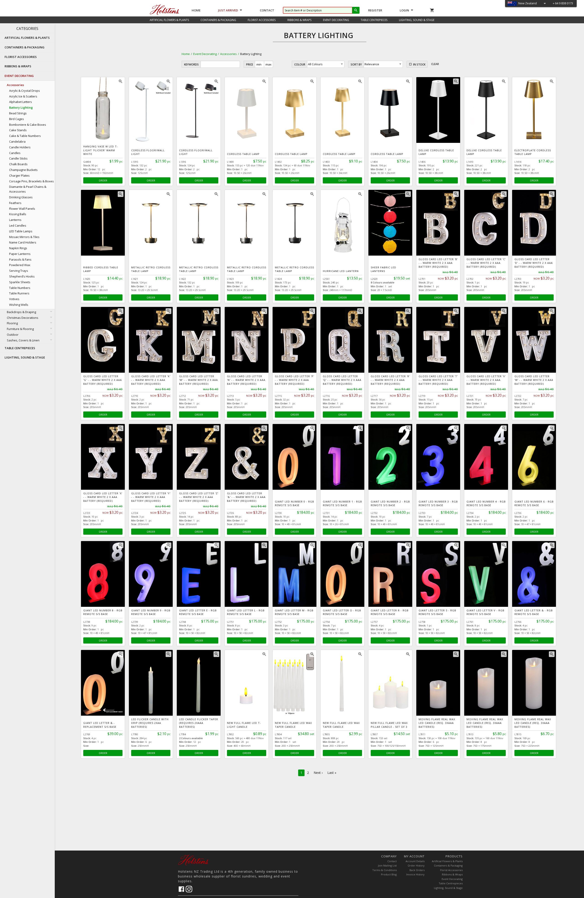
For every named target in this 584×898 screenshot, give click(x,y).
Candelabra (17, 141)
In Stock (419, 64)
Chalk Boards (18, 164)
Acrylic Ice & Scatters (23, 96)
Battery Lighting (21, 107)
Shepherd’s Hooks (22, 276)
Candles (15, 153)
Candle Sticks (18, 158)
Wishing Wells (18, 305)
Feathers (15, 203)
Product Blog (389, 874)
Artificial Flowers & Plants (447, 861)
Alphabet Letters (20, 102)
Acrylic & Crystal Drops (24, 91)
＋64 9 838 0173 (562, 3)
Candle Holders (20, 147)
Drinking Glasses (21, 197)
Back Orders (417, 870)
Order (103, 180)
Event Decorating (205, 54)
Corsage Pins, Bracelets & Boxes (31, 181)
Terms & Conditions (384, 870)
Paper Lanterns (20, 254)
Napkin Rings (18, 248)
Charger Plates (19, 175)
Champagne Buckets (23, 170)
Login (404, 10)
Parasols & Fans (20, 259)
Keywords (191, 64)
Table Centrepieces (451, 883)
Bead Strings (18, 113)
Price (249, 64)
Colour (299, 64)
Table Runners (19, 293)
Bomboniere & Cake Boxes (27, 125)
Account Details (415, 861)
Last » (331, 772)
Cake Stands (18, 130)
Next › (318, 772)
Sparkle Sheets (19, 282)
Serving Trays (18, 271)
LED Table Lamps (20, 231)
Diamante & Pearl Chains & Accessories (27, 189)
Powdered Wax (19, 265)
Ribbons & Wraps (452, 874)
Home (196, 10)
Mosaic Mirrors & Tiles (24, 237)
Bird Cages (16, 119)
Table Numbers (19, 288)
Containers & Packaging (448, 865)
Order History (416, 865)
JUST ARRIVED (228, 10)
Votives (14, 299)
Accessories (228, 54)
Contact (267, 10)
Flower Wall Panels (22, 209)
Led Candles (17, 225)
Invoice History (415, 874)
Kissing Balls (17, 214)
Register (375, 10)
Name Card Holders (22, 242)
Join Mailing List (387, 865)
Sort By (356, 64)
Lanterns (15, 220)
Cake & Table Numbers (25, 136)
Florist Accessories (451, 870)
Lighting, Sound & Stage (448, 888)
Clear (435, 64)
